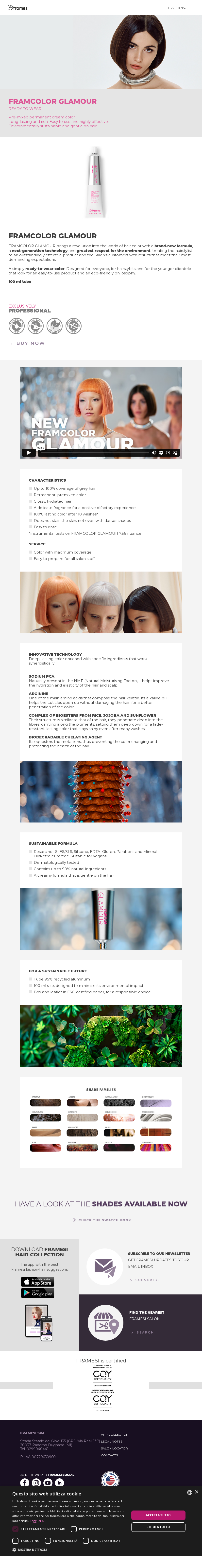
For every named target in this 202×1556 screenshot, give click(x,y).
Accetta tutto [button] (158, 1515)
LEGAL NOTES (111, 1441)
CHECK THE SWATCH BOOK (105, 1220)
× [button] (196, 1492)
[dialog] (101, 1521)
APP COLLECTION (114, 1434)
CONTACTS (109, 1455)
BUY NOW (30, 343)
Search (144, 1332)
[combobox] (189, 1492)
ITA (171, 7)
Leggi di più (38, 1521)
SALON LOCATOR (114, 1448)
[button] (69, 1549)
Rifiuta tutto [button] (158, 1527)
